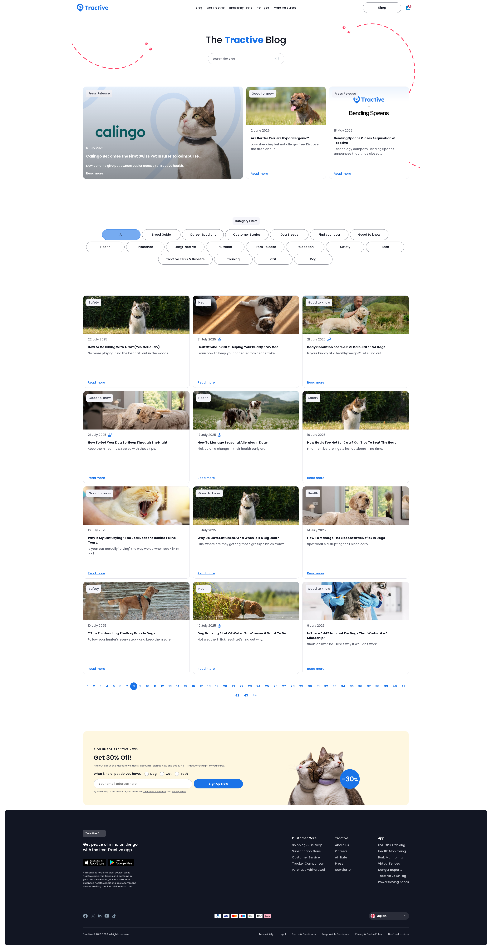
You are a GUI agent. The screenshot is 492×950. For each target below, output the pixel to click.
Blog (199, 8)
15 (185, 686)
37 (369, 686)
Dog (313, 259)
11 (155, 686)
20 (225, 686)
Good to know (369, 234)
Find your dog (329, 234)
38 (377, 686)
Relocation (305, 247)
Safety (345, 247)
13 (170, 686)
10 (147, 686)
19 (217, 686)
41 (403, 686)
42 (237, 695)
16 (193, 686)
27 (284, 686)
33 (335, 686)
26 (275, 686)
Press (339, 863)
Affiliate (341, 857)
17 (201, 686)
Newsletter (343, 869)
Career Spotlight (203, 234)
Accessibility (266, 934)
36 (360, 686)
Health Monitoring (392, 851)
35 (352, 686)
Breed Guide (161, 234)
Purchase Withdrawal (308, 869)
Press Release (265, 247)
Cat (273, 259)
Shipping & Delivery (307, 845)
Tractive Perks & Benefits (185, 259)
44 (255, 695)
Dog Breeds (289, 234)
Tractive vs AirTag (392, 876)
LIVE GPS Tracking (391, 845)
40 (395, 686)
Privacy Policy (179, 791)
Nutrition (225, 247)
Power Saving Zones (393, 882)
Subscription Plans (306, 851)
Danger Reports (390, 869)
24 (258, 686)
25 (267, 686)
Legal (283, 934)
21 (233, 686)
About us (342, 845)
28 (293, 686)
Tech (385, 247)
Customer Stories (247, 234)
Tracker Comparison (308, 863)
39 (386, 686)
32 (326, 686)
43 (246, 695)
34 (343, 686)
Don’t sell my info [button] (398, 934)
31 (318, 686)
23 (250, 686)
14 (178, 686)
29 (301, 686)
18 (209, 686)
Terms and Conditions (154, 791)
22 (241, 686)
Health (105, 247)
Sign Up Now (218, 784)
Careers (341, 851)
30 (310, 686)
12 (162, 686)
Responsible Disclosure (335, 934)
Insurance (145, 247)
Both (184, 774)
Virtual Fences (389, 863)
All (121, 234)
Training (233, 259)
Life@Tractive (185, 247)
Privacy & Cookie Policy (368, 934)
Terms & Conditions (304, 934)
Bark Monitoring (390, 857)
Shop (382, 7)
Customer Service (306, 857)
